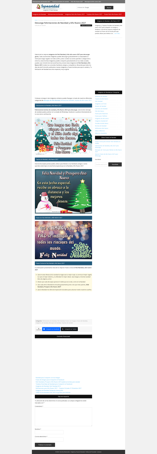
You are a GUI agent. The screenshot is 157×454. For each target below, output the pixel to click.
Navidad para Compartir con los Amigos (48, 378)
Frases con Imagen (70, 321)
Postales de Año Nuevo (101, 123)
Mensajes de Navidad (55, 323)
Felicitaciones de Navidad (49, 321)
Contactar (99, 452)
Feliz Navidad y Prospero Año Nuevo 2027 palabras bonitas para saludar (58, 382)
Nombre (38, 429)
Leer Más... (117, 33)
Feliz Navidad (61, 321)
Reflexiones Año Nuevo (101, 128)
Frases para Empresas (101, 113)
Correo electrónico (41, 436)
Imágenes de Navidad (42, 323)
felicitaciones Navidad (67, 100)
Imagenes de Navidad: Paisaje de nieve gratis (49, 390)
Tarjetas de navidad (67, 323)
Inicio (36, 20)
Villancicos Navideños (101, 133)
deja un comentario (86, 25)
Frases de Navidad (82, 321)
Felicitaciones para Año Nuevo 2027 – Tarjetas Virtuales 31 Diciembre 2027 (58, 388)
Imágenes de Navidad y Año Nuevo (50, 7)
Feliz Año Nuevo (99, 111)
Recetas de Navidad (100, 126)
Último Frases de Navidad (108, 137)
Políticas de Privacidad (91, 452)
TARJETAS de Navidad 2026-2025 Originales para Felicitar (53, 392)
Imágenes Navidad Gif (101, 121)
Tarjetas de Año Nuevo (101, 99)
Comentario (39, 406)
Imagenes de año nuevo (102, 118)
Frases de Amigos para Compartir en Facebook (50, 380)
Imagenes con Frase (100, 104)
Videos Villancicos (100, 131)
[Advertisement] (63, 40)
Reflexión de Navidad (101, 96)
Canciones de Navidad (101, 108)
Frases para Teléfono (101, 116)
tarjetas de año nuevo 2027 (83, 100)
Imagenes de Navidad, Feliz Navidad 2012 (48, 386)
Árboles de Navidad (100, 106)
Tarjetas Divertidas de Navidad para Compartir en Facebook (54, 384)
